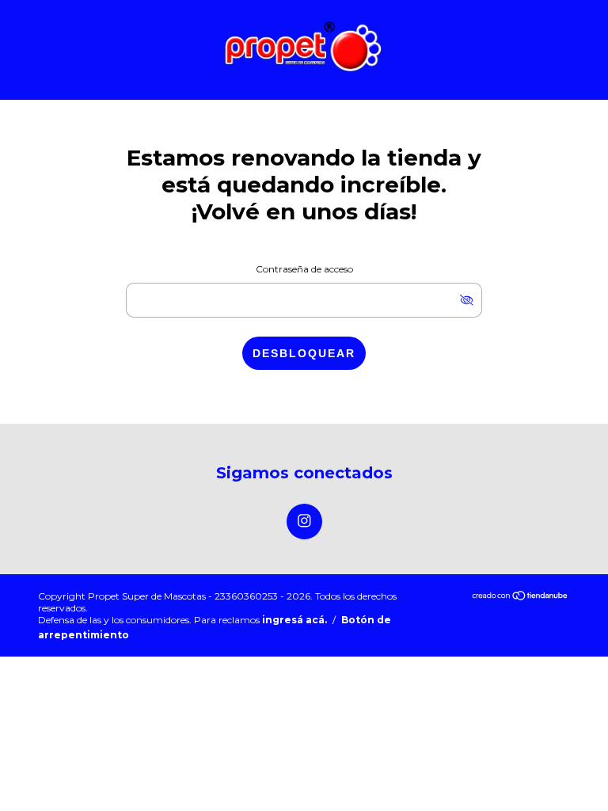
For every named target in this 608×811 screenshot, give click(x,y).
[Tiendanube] (520, 597)
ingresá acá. (294, 620)
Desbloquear (304, 353)
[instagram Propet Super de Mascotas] (304, 521)
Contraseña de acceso (304, 269)
